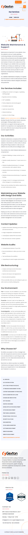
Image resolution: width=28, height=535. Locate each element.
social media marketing (9, 425)
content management (6, 217)
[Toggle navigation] (24, 6)
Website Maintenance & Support (11, 437)
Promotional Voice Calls (10, 416)
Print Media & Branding (9, 413)
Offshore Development (9, 410)
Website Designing (8, 431)
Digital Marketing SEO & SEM (10, 394)
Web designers (9, 200)
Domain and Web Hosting (9, 397)
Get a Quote (18, 2)
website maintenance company (11, 76)
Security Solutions (8, 419)
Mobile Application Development (11, 407)
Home (10, 17)
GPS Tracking (6, 401)
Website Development (8, 434)
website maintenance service (12, 118)
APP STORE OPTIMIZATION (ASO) (11, 385)
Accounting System (8, 382)
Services (16, 17)
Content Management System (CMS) (12, 391)
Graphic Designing (8, 404)
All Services (6, 379)
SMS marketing (7, 422)
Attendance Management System (11, 388)
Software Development (9, 428)
